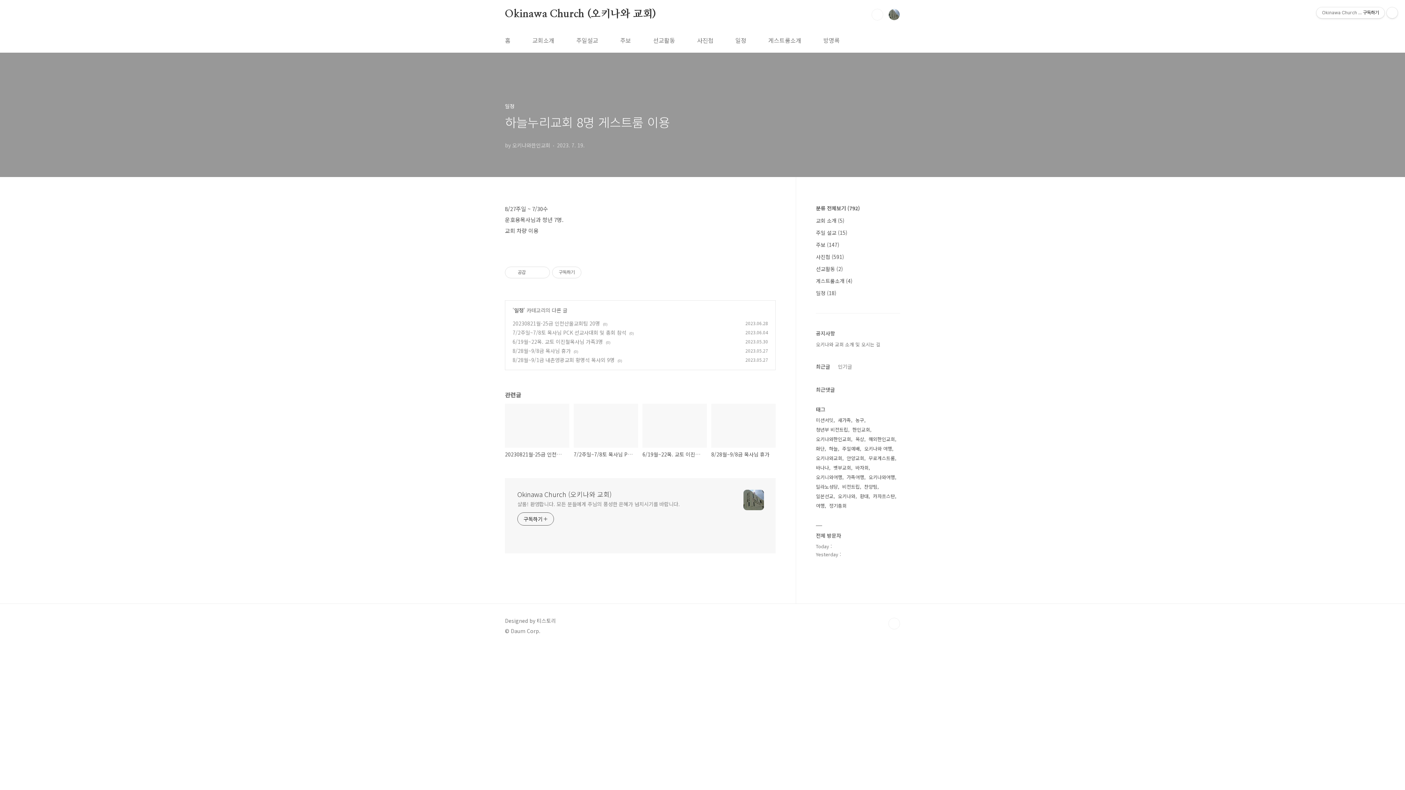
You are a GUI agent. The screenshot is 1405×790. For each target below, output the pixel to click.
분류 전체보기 (838, 208)
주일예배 (851, 448)
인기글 (845, 366)
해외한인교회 (882, 439)
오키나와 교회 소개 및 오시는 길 (848, 344)
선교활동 (664, 40)
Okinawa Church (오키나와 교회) (580, 14)
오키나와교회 (829, 458)
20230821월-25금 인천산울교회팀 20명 (556, 323)
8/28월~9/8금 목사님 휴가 (542, 350)
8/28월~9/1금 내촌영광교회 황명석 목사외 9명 (564, 360)
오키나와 (846, 496)
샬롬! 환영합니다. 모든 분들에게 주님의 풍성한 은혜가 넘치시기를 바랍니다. (598, 504)
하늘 (833, 448)
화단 (820, 448)
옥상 (859, 439)
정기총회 (838, 505)
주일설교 (587, 40)
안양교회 (855, 458)
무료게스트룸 (882, 458)
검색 (877, 14)
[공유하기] (532, 272)
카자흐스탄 (884, 496)
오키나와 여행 (878, 448)
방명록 (831, 40)
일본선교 (824, 496)
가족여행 (855, 477)
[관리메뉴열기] (1392, 12)
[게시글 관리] (541, 272)
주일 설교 (831, 232)
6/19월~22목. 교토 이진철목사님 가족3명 (558, 341)
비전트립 (851, 486)
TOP (894, 623)
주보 (625, 40)
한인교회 (861, 429)
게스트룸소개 (784, 40)
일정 (740, 40)
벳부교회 (842, 467)
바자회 (862, 467)
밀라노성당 (827, 486)
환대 (864, 496)
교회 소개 (830, 220)
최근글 (823, 366)
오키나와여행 (882, 477)
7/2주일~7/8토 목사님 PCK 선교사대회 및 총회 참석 (569, 332)
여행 (820, 505)
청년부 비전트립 (832, 429)
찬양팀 (870, 486)
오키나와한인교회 (833, 439)
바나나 (822, 467)
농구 (859, 420)
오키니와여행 (829, 477)
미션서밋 (824, 420)
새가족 (844, 420)
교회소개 (543, 40)
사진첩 (705, 40)
